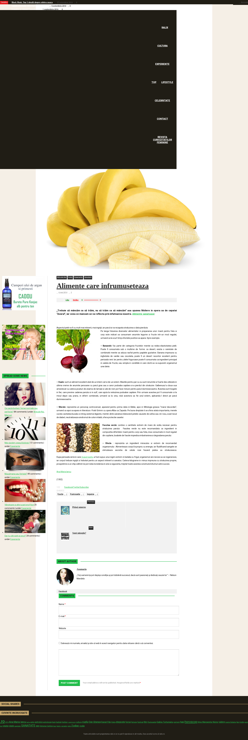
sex (37, 725)
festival (140, 722)
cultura (79, 722)
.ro (2, 721)
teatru (59, 726)
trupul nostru (87, 457)
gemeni (177, 722)
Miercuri (8, 415)
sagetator (17, 726)
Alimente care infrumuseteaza (103, 286)
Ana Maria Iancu (64, 472)
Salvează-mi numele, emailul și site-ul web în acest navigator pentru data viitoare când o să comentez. (107, 643)
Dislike (76, 300)
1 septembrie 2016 (50, 9)
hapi (182, 722)
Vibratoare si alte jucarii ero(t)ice (19, 505)
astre (32, 722)
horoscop (191, 721)
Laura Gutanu (230, 722)
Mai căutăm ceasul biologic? (17, 443)
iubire (222, 721)
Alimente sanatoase (143, 314)
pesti (246, 722)
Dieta (70, 277)
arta (28, 722)
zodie (82, 726)
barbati (59, 722)
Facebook (63, 591)
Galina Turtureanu (165, 722)
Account (244, 2)
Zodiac (75, 725)
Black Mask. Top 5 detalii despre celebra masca (32, 2)
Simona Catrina (46, 726)
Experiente (78, 277)
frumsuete (77, 494)
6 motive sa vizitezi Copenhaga (25, 9)
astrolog (39, 722)
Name (62, 604)
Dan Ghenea (95, 722)
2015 (7, 722)
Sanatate (88, 277)
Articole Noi (61, 277)
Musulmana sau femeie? (16, 474)
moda (241, 722)
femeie (134, 722)
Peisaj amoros (79, 507)
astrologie (47, 722)
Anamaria (82, 569)
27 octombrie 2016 (65, 2)
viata (69, 726)
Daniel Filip (106, 722)
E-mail (62, 616)
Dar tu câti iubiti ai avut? (15, 536)
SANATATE (28, 725)
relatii (11, 726)
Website (62, 628)
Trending (4, 2)
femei (128, 722)
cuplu (85, 721)
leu (238, 722)
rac (1, 726)
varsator (64, 726)
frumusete (152, 722)
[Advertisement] (90, 319)
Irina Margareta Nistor (208, 722)
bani (54, 722)
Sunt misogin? (79, 533)
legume (92, 494)
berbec (65, 722)
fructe (62, 494)
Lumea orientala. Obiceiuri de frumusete (29, 6)
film (145, 722)
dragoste (120, 722)
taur (54, 726)
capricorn (72, 722)
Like (67, 300)
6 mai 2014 (63, 292)
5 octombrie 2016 (59, 6)
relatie (5, 726)
